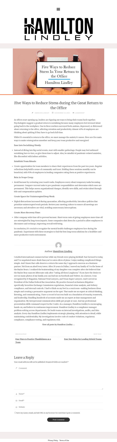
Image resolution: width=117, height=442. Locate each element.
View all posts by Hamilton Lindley (58, 324)
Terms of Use (64, 440)
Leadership (79, 113)
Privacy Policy (53, 440)
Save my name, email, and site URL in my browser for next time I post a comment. (48, 413)
